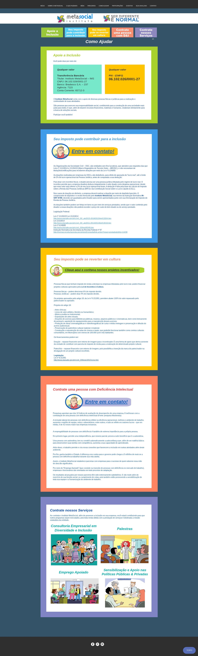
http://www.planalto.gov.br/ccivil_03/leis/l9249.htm (74, 228)
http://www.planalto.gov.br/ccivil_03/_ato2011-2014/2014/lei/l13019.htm (82, 223)
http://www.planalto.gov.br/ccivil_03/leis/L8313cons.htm (76, 360)
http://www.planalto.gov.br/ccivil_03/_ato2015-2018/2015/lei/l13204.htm (82, 218)
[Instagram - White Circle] (102, 644)
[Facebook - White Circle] (92, 644)
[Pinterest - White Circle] (97, 644)
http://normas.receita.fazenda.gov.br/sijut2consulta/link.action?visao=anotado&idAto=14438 (90, 232)
